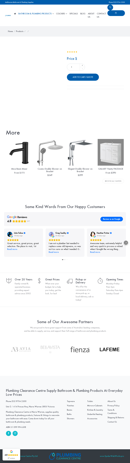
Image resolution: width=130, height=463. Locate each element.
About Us (91, 15)
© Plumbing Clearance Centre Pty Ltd (22, 456)
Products (19, 31)
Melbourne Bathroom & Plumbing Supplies (19, 2)
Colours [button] (61, 13)
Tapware (71, 401)
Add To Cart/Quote (83, 77)
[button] (4, 243)
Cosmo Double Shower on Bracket (50, 170)
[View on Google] (9, 234)
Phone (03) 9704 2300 (117, 2)
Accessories (92, 418)
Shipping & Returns (116, 417)
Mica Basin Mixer (19, 169)
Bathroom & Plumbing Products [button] (35, 13)
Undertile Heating (94, 414)
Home (10, 31)
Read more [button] (12, 249)
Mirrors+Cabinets (94, 405)
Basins (69, 410)
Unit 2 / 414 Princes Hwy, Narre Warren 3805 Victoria (30, 406)
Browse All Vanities (113, 181)
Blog (82, 13)
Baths (69, 414)
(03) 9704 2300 (19, 401)
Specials (73, 13)
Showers (70, 418)
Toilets (90, 401)
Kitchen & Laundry (95, 410)
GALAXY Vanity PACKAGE (110, 169)
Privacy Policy (113, 405)
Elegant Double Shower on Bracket (80, 170)
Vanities (70, 405)
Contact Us (101, 15)
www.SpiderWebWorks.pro (112, 456)
